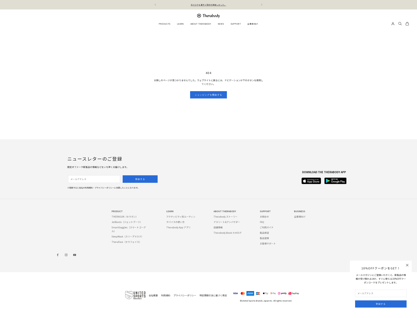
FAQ (262, 222)
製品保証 (264, 232)
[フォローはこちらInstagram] (66, 255)
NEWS (221, 23)
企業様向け (252, 23)
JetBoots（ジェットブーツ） (127, 222)
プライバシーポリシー (184, 295)
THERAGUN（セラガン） (125, 216)
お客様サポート (268, 243)
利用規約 (165, 295)
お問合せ (264, 216)
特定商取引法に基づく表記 (213, 295)
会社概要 (153, 295)
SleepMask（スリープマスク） (128, 236)
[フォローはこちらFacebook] (57, 255)
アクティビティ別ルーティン (180, 216)
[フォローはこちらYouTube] (74, 255)
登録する (381, 304)
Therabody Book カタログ (228, 232)
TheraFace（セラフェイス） (126, 241)
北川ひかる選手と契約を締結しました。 (208, 4)
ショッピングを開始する (208, 94)
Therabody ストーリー (225, 216)
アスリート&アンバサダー (227, 222)
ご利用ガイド (266, 227)
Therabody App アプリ (178, 227)
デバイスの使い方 (175, 222)
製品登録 (264, 238)
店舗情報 (218, 227)
